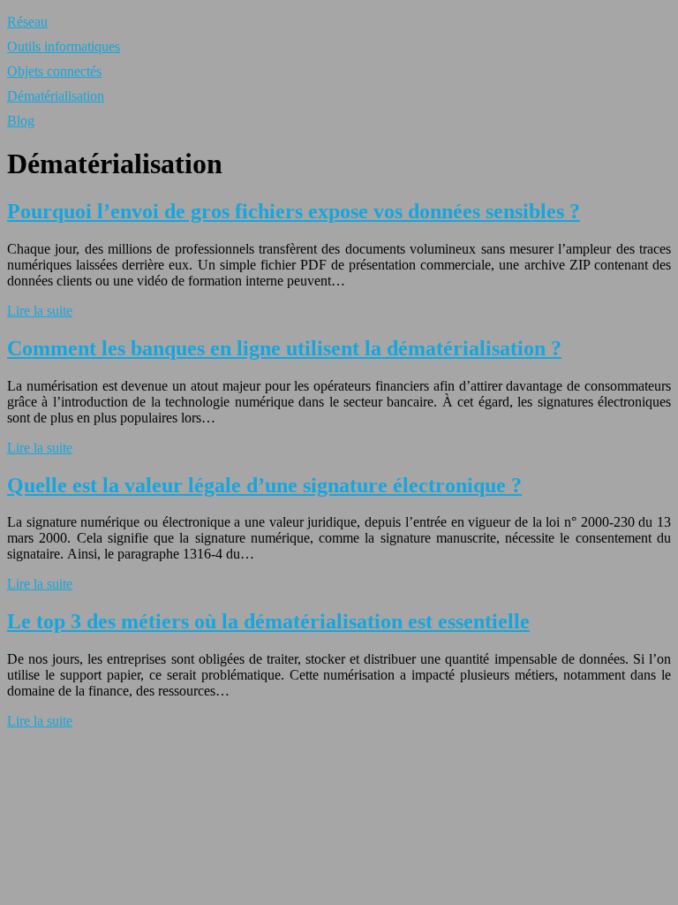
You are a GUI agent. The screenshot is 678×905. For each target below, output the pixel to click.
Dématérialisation (55, 95)
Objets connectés (54, 71)
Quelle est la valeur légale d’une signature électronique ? (264, 485)
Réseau (27, 21)
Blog (20, 120)
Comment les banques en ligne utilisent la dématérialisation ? (284, 348)
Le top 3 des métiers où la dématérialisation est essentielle (268, 621)
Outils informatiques (63, 46)
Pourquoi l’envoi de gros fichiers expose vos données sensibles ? (293, 211)
